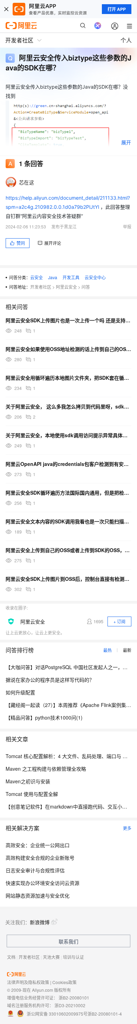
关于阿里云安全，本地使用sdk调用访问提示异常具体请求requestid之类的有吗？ (68, 435)
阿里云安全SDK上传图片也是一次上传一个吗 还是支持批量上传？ (68, 320)
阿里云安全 (66, 287)
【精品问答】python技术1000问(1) (44, 717)
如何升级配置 (20, 692)
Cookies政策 (64, 982)
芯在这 (26, 182)
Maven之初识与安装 (28, 781)
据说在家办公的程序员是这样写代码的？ (50, 679)
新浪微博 (40, 922)
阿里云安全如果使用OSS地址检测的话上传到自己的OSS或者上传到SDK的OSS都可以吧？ (68, 348)
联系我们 (68, 941)
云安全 (36, 277)
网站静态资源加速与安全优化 (38, 895)
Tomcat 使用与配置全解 (32, 793)
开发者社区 (40, 287)
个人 (126, 40)
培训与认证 (73, 957)
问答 (85, 287)
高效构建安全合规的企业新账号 (40, 857)
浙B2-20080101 (74, 998)
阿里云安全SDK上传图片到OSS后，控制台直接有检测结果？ (68, 578)
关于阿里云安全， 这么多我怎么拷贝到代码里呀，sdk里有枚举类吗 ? (68, 406)
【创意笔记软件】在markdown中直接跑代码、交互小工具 (69, 806)
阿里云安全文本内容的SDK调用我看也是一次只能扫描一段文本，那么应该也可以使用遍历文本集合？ (68, 521)
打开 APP (116, 9)
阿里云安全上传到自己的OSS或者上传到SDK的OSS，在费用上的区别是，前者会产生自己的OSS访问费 (68, 550)
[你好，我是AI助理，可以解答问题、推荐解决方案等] (97, 25)
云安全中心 (95, 277)
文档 (11, 957)
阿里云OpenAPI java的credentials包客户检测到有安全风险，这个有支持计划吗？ (68, 463)
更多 (127, 828)
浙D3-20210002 (69, 1005)
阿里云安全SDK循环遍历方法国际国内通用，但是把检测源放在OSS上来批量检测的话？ (68, 492)
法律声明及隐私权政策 (28, 982)
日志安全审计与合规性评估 (35, 870)
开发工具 (71, 277)
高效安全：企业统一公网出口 (38, 844)
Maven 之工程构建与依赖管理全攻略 (46, 768)
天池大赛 (51, 957)
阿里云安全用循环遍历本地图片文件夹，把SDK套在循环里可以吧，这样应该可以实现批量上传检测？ (68, 377)
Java (52, 277)
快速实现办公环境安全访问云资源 (42, 882)
